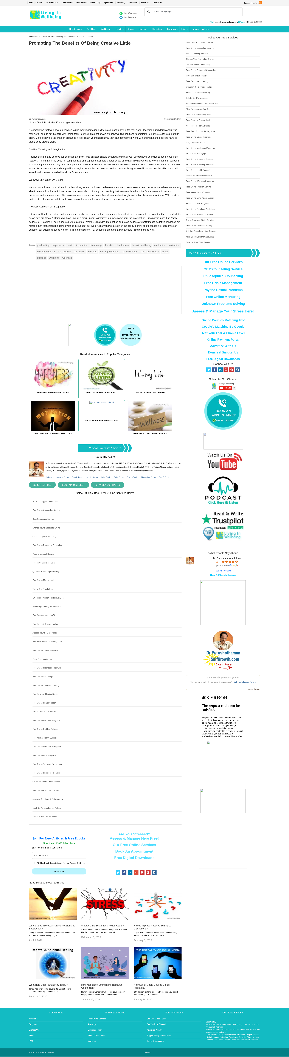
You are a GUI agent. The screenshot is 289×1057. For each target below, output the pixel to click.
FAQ (31, 1041)
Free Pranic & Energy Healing (45, 624)
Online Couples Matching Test (223, 320)
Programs (33, 1024)
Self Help (91, 29)
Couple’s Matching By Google (223, 326)
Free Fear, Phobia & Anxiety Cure (47, 641)
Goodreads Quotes (252, 689)
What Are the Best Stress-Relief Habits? (102, 925)
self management (150, 251)
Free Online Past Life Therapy (46, 790)
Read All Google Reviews (223, 575)
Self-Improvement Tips (44, 37)
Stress (130, 29)
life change (96, 245)
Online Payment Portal (223, 339)
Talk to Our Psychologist (43, 589)
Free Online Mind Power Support (47, 747)
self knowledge (129, 251)
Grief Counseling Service (223, 269)
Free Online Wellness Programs (46, 720)
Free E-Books (164, 477)
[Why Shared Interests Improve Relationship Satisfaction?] (53, 919)
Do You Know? (52, 3)
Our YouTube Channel (156, 1024)
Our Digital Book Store (156, 1019)
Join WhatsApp (130, 13)
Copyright (92, 1041)
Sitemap (147, 1052)
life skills (109, 245)
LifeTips (142, 29)
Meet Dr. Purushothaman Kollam (47, 808)
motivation (173, 245)
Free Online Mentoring (223, 297)
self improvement (109, 251)
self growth (79, 251)
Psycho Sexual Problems (223, 290)
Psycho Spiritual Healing (43, 554)
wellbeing (54, 258)
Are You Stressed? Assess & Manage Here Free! (134, 836)
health (70, 245)
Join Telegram (130, 17)
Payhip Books (132, 477)
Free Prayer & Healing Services (46, 694)
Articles (205, 29)
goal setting (43, 245)
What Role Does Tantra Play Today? (48, 985)
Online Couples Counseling (44, 536)
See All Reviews (223, 570)
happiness (58, 245)
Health (119, 29)
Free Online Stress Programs (45, 650)
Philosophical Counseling (223, 276)
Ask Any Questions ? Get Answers (48, 799)
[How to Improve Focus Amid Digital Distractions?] (157, 919)
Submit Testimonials (97, 1035)
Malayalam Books (148, 477)
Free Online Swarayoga (43, 676)
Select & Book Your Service (45, 817)
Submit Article (42, 485)
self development (46, 251)
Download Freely (95, 1030)
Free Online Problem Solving (45, 729)
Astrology (92, 1024)
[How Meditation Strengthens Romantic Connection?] (105, 978)
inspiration (81, 245)
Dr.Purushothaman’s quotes (223, 677)
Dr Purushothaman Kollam (245, 682)
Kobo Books (106, 477)
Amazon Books (62, 477)
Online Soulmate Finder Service (46, 782)
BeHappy (171, 29)
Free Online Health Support (44, 703)
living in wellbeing (141, 245)
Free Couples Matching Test (45, 615)
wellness (67, 258)
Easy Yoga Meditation (42, 659)
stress (165, 251)
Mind (183, 29)
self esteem (64, 251)
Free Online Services (97, 1019)
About (31, 1035)
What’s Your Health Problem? (45, 711)
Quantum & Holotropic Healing (46, 571)
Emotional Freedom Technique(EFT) (48, 598)
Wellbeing (105, 29)
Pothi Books (119, 477)
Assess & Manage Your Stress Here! (223, 311)
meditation (159, 245)
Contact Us (157, 3)
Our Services (81, 3)
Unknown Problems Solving (223, 304)
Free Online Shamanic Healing (46, 685)
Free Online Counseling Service (46, 510)
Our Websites (67, 3)
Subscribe (59, 871)
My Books (49, 477)
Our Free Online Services (134, 845)
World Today (95, 3)
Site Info (39, 3)
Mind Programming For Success (47, 606)
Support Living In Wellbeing (159, 1035)
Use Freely (121, 3)
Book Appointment (73, 485)
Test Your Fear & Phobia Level (223, 333)
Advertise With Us (223, 346)
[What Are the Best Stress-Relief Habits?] (105, 919)
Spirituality (108, 3)
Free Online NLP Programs (44, 755)
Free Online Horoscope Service (46, 773)
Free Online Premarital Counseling (47, 545)
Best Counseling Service (43, 519)
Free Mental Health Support (44, 738)
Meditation (157, 29)
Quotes (195, 29)
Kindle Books (92, 477)
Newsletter (33, 1019)
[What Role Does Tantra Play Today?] (53, 978)
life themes (123, 245)
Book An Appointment (134, 851)
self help (92, 251)
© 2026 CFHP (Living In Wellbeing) (41, 1052)
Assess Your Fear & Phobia (45, 633)
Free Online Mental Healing (44, 580)
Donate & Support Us (223, 352)
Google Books (77, 477)
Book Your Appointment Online (46, 501)
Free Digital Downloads (134, 858)
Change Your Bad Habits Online (46, 528)
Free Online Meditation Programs (47, 668)
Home (31, 3)
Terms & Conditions (155, 1041)
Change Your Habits (107, 485)
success (41, 258)
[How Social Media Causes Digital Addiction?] (157, 978)
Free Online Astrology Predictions (47, 764)
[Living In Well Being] (46, 17)
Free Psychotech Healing (43, 563)
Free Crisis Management (223, 283)
